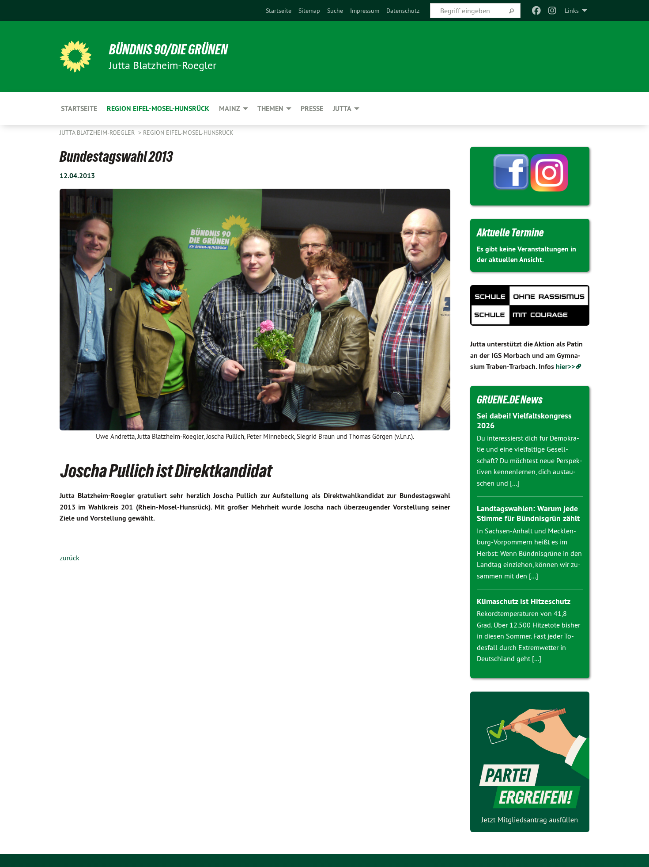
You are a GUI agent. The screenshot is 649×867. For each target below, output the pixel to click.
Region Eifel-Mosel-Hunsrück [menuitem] (158, 108)
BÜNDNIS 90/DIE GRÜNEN (168, 49)
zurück (69, 557)
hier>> (565, 366)
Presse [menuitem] (312, 108)
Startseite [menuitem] (79, 108)
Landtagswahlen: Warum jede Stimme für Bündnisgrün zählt (528, 513)
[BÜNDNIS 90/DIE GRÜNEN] (75, 56)
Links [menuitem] (572, 11)
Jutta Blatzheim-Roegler (98, 133)
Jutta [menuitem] (342, 108)
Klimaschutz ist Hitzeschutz (523, 601)
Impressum (364, 11)
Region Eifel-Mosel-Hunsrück (188, 133)
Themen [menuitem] (270, 108)
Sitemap (309, 11)
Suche (335, 11)
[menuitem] (278, 10)
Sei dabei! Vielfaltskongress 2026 (524, 421)
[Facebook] (536, 10)
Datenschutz (402, 11)
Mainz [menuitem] (229, 108)
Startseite (278, 11)
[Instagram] (552, 10)
